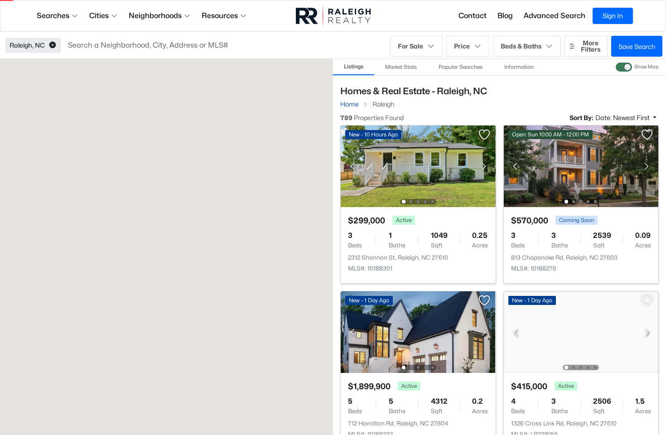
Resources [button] (220, 15)
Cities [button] (99, 15)
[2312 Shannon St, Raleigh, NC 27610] (418, 165)
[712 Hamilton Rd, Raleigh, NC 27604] (418, 331)
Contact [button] (472, 15)
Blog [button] (505, 15)
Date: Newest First (623, 117)
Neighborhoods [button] (155, 15)
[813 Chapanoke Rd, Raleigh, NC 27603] (580, 165)
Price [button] (462, 46)
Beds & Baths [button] (521, 46)
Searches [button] (53, 15)
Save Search (636, 46)
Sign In (613, 15)
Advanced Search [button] (554, 15)
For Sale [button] (410, 46)
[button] (52, 45)
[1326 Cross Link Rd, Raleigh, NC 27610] (580, 331)
